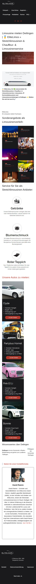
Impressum (30, 567)
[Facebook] (10, 531)
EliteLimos (5, 112)
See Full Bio (27, 523)
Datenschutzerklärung (16, 567)
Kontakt (4, 567)
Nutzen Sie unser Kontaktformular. (16, 464)
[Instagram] (25, 531)
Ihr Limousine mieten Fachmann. (12, 114)
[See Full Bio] (32, 523)
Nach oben (17, 576)
